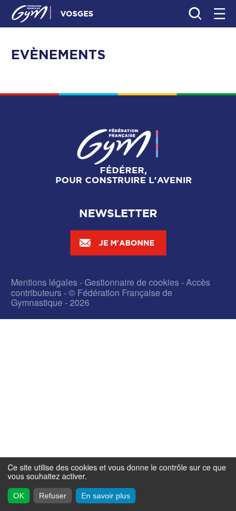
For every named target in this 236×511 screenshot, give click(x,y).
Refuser (52, 495)
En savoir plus (105, 495)
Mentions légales (44, 282)
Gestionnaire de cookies (132, 282)
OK (18, 495)
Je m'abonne (126, 243)
